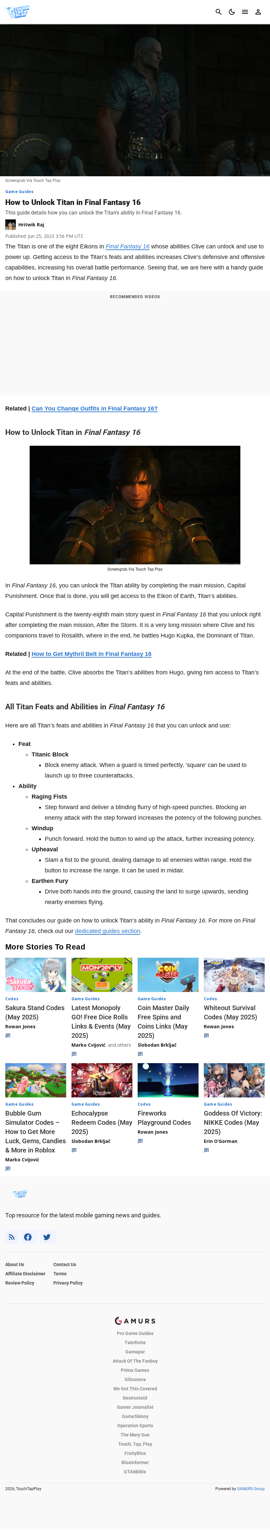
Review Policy (19, 1283)
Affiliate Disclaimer (25, 1273)
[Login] (258, 11)
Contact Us (64, 1264)
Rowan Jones (20, 1026)
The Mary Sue (135, 1434)
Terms (60, 1273)
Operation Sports (135, 1425)
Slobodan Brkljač (157, 1045)
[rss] (11, 1237)
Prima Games (135, 1370)
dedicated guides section (107, 931)
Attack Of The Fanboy (135, 1361)
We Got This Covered (135, 1388)
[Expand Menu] (245, 11)
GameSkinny (135, 1416)
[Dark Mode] (231, 11)
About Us (14, 1264)
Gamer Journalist (135, 1407)
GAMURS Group (251, 1489)
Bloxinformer (135, 1462)
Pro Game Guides (135, 1333)
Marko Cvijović (88, 1045)
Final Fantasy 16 (127, 246)
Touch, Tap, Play (135, 1444)
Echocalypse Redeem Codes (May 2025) (101, 1122)
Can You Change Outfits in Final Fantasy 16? (95, 408)
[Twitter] (48, 1237)
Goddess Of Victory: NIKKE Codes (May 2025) (233, 1122)
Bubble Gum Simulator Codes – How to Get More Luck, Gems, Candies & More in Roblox (35, 1131)
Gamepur (135, 1351)
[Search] (218, 11)
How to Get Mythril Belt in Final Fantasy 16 (91, 654)
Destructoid (135, 1398)
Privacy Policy (68, 1283)
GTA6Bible (135, 1471)
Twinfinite (135, 1342)
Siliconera (135, 1379)
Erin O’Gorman (220, 1141)
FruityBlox (135, 1453)
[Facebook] (29, 1237)
